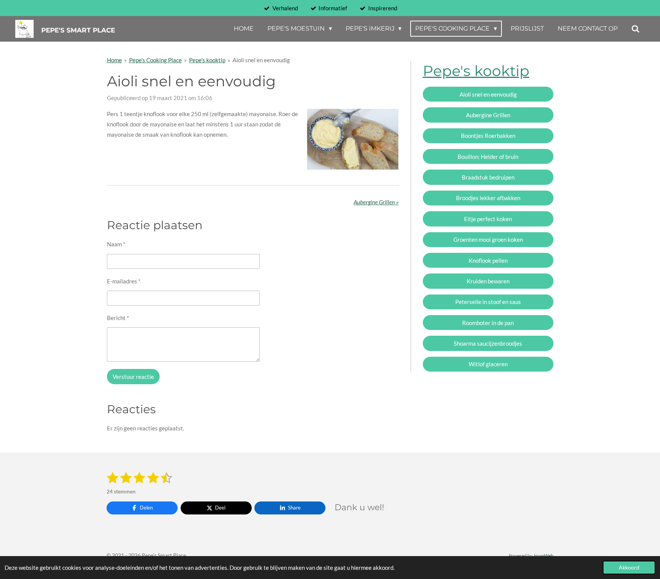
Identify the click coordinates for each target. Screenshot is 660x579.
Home (114, 60)
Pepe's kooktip (207, 60)
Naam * (116, 244)
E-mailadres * (124, 281)
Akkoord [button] (629, 567)
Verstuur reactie (133, 376)
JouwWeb (543, 555)
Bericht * (118, 317)
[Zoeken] (635, 29)
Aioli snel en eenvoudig (261, 60)
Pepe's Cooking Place (155, 60)
